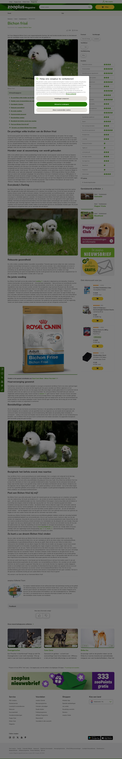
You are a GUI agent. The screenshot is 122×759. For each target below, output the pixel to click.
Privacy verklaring (71, 94)
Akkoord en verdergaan (61, 104)
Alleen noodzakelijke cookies (62, 110)
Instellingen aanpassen (62, 98)
